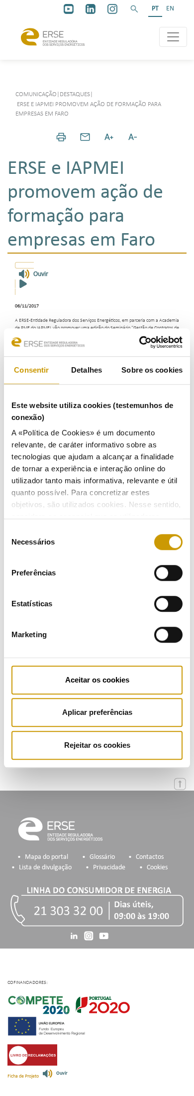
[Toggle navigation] (173, 37)
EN (170, 8)
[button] (134, 9)
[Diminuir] (133, 137)
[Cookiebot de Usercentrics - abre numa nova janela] (140, 342)
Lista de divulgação (45, 867)
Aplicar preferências (97, 712)
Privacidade (109, 867)
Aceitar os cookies (97, 680)
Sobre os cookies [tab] (152, 370)
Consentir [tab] (31, 370)
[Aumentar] (109, 137)
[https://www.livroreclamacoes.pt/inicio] (32, 1055)
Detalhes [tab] (86, 370)
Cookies (157, 867)
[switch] (168, 573)
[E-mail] (85, 137)
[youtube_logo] (69, 9)
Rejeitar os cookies (97, 745)
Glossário (102, 857)
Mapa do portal (46, 857)
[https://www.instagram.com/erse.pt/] (112, 9)
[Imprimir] (61, 137)
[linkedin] (90, 9)
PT (155, 8)
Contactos (150, 857)
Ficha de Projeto (23, 1076)
